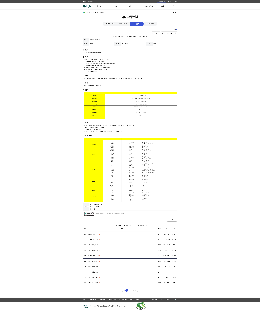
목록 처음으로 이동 (123, 290)
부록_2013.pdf (95, 206)
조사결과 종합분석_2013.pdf (98, 204)
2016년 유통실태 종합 (93, 277)
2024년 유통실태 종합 (93, 234)
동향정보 (115, 6)
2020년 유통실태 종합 (93, 255)
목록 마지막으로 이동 (136, 290)
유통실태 (131, 6)
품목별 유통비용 (123, 24)
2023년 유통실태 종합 (93, 239)
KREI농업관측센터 (112, 299)
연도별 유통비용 (110, 24)
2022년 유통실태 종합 (93, 245)
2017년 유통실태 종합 (93, 272)
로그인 (170, 1)
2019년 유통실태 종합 (93, 261)
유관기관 (167, 299)
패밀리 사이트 (154, 299)
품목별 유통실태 (150, 24)
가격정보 (99, 6)
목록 (172, 219)
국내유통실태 (95, 12)
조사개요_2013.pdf (96, 209)
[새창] (140, 306)
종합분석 (102, 12)
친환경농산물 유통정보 (147, 6)
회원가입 (176, 1)
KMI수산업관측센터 (123, 299)
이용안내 (84, 299)
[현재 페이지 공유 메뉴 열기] (175, 12)
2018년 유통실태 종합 (93, 266)
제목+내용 (154, 33)
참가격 (131, 299)
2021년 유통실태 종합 (93, 250)
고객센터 (163, 6)
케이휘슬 (137, 299)
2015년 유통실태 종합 (93, 283)
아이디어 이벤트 (162, 1)
